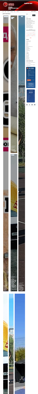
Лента (5, 11)
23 (34, 34)
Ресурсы (18, 11)
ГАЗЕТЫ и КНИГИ (6, 16)
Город (27, 42)
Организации (27, 48)
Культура (12, 16)
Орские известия (5, 18)
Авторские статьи (28, 40)
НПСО (11, 4)
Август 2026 (27, 54)
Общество (12, 278)
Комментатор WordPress (29, 64)
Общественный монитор (29, 46)
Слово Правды (28, 50)
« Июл (30, 37)
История (11, 11)
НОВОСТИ (12, 17)
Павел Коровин (5, 281)
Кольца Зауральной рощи (13, 150)
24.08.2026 (21, 283)
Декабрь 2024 (28, 59)
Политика (27, 49)
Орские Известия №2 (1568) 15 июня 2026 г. (6, 288)
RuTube (28, 81)
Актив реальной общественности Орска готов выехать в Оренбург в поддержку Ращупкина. (14, 285)
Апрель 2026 (27, 57)
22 (33, 34)
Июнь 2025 (27, 58)
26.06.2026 (5, 282)
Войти (27, 17)
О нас (14, 11)
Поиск (34, 15)
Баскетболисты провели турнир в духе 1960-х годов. (21, 288)
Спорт (12, 18)
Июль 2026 (27, 55)
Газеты (8, 11)
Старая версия (10, 0)
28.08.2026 (13, 146)
